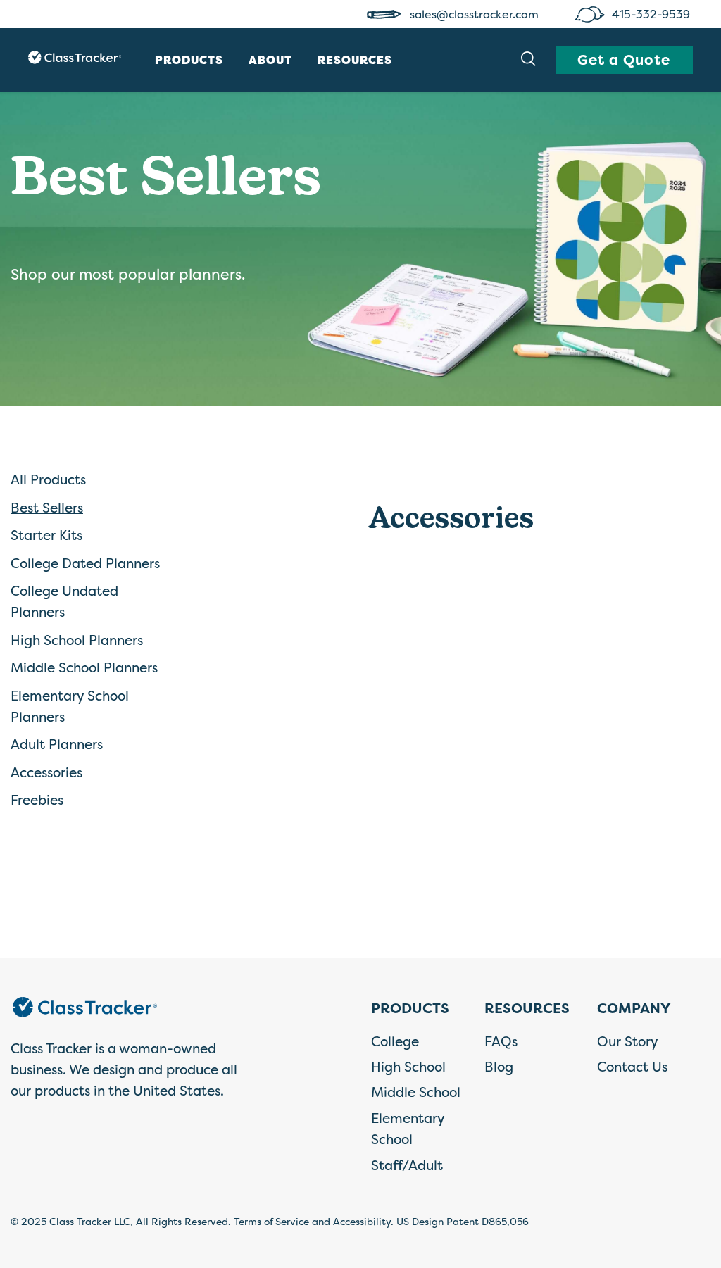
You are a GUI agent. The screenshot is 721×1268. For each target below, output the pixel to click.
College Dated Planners (85, 563)
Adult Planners (57, 744)
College (395, 1041)
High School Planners (77, 640)
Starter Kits (46, 535)
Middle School (415, 1092)
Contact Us (632, 1066)
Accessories (46, 772)
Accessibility (362, 1221)
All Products (48, 479)
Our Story (627, 1041)
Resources (355, 60)
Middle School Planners (84, 667)
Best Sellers (47, 507)
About (270, 60)
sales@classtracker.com (475, 14)
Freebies (37, 800)
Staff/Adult (407, 1165)
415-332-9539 (652, 14)
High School (408, 1066)
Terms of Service (271, 1221)
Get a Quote (623, 59)
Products (189, 60)
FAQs (501, 1041)
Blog (498, 1066)
